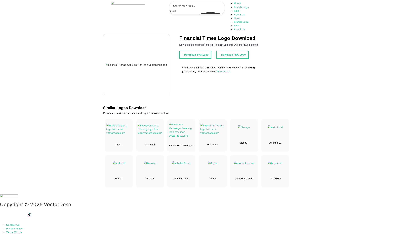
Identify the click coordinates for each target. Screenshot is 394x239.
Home (237, 3)
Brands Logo (241, 7)
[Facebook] (4, 214)
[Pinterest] (54, 214)
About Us (239, 14)
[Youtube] (38, 214)
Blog (236, 10)
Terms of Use (222, 71)
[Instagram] (46, 214)
